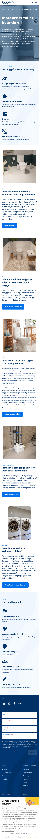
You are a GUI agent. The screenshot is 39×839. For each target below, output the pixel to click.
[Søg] (32, 2)
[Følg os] (4, 703)
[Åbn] (36, 2)
